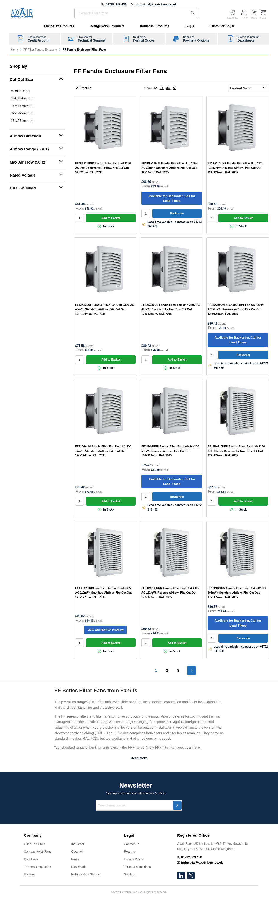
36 (168, 88)
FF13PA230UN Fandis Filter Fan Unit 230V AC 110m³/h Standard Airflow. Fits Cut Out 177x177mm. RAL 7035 (103, 592)
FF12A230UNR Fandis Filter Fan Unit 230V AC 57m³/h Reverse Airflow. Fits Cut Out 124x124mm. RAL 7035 (236, 309)
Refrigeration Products (107, 26)
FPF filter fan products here (177, 747)
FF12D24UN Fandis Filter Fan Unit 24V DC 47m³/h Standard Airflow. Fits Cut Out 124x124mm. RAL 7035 (103, 451)
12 (155, 88)
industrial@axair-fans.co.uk (156, 4)
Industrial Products (154, 26)
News (75, 859)
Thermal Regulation (37, 866)
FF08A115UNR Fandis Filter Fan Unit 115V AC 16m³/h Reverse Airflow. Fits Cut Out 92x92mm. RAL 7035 (103, 168)
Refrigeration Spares (85, 874)
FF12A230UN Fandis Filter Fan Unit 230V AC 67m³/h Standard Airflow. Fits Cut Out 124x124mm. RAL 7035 (170, 309)
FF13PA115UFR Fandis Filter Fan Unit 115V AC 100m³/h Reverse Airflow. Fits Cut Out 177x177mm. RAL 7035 (236, 451)
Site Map (130, 874)
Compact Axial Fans (37, 851)
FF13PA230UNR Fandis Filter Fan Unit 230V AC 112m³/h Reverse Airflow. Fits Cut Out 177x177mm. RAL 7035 (170, 592)
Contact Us (131, 844)
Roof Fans (31, 859)
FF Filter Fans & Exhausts (40, 49)
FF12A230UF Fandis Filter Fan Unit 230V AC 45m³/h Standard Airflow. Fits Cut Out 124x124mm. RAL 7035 (104, 309)
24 (162, 88)
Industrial (77, 844)
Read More (139, 758)
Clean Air (77, 851)
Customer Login (222, 26)
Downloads (78, 866)
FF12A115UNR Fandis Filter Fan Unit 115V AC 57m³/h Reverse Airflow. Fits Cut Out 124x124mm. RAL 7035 (235, 168)
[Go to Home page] (22, 13)
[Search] (193, 13)
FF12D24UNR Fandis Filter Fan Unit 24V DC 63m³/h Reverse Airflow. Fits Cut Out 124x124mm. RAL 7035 (170, 451)
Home (14, 49)
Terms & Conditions (137, 866)
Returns (129, 851)
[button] (37, 79)
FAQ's (189, 26)
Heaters (29, 874)
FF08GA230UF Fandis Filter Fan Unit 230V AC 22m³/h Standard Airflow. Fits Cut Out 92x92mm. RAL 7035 (169, 168)
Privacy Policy (133, 859)
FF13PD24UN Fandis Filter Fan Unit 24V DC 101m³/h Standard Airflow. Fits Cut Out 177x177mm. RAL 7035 (237, 592)
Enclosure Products (59, 26)
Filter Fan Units (34, 844)
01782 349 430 (116, 4)
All (174, 88)
